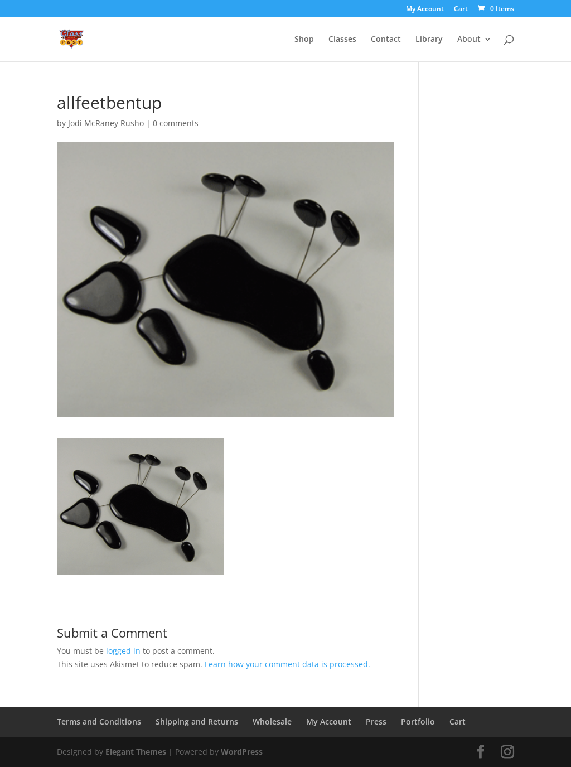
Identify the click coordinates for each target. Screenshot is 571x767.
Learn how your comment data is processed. (287, 664)
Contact (386, 39)
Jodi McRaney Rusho (106, 123)
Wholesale (272, 721)
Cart (461, 9)
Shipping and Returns (197, 721)
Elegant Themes (135, 751)
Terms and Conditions (99, 721)
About (469, 39)
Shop (304, 39)
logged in (123, 650)
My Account (425, 9)
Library (429, 39)
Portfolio (418, 721)
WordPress (242, 751)
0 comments (176, 123)
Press (376, 721)
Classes (342, 39)
